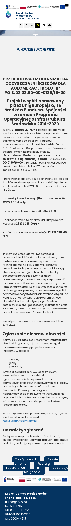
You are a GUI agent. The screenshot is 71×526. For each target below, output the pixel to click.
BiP (39, 468)
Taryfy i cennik (26, 459)
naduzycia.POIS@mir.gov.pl (20, 421)
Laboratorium (16, 468)
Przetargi (43, 464)
